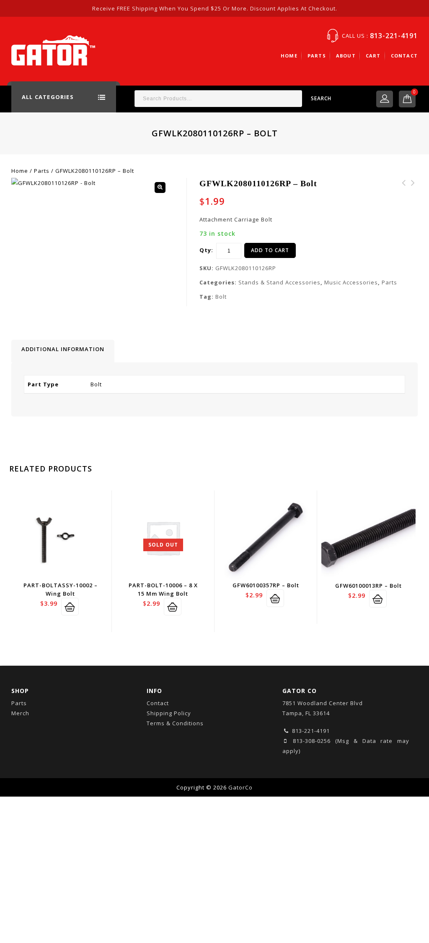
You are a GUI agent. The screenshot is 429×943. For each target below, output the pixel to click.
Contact (404, 55)
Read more (172, 606)
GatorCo (240, 787)
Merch (20, 713)
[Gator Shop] (53, 49)
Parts (317, 55)
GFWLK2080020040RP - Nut (413, 193)
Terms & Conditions (175, 723)
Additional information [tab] (62, 349)
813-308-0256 (310, 741)
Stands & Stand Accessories (279, 282)
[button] (160, 187)
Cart (373, 55)
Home (289, 55)
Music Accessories (351, 282)
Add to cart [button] (70, 606)
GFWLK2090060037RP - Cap (403, 193)
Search (321, 98)
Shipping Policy (169, 713)
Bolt (221, 296)
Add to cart (270, 250)
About (346, 55)
